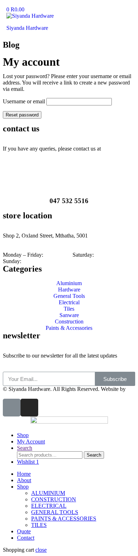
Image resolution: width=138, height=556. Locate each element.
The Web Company (25, 395)
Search (94, 455)
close (41, 550)
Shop (23, 487)
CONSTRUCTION (53, 499)
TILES (39, 525)
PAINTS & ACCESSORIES (63, 519)
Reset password (22, 115)
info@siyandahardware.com (34, 155)
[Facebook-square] (12, 407)
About (24, 480)
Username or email (24, 101)
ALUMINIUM (48, 493)
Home (24, 474)
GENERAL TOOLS (54, 512)
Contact (25, 538)
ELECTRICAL (49, 506)
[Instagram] (29, 407)
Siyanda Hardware (27, 28)
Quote (24, 531)
